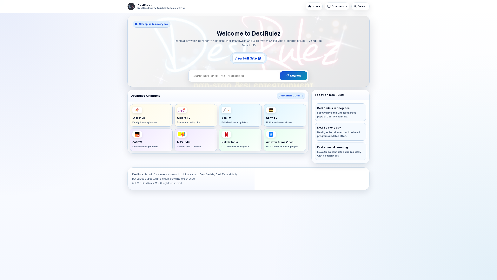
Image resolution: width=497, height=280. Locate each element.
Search (362, 6)
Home (316, 6)
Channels (338, 6)
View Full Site (246, 58)
